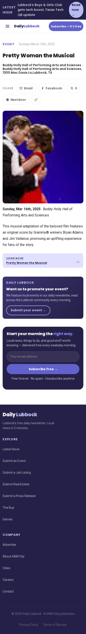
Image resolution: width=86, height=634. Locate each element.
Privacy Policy (28, 624)
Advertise (9, 544)
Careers (8, 579)
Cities (6, 568)
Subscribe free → (43, 369)
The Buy (8, 507)
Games (8, 519)
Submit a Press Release (19, 496)
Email (28, 88)
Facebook (54, 88)
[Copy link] (36, 100)
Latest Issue (11, 449)
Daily (26, 26)
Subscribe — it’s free (66, 26)
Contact (8, 591)
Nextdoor (18, 100)
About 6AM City (13, 556)
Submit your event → (28, 310)
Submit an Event (14, 461)
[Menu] (7, 26)
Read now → (76, 10)
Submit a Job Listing (17, 472)
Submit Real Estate (16, 484)
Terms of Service (55, 624)
